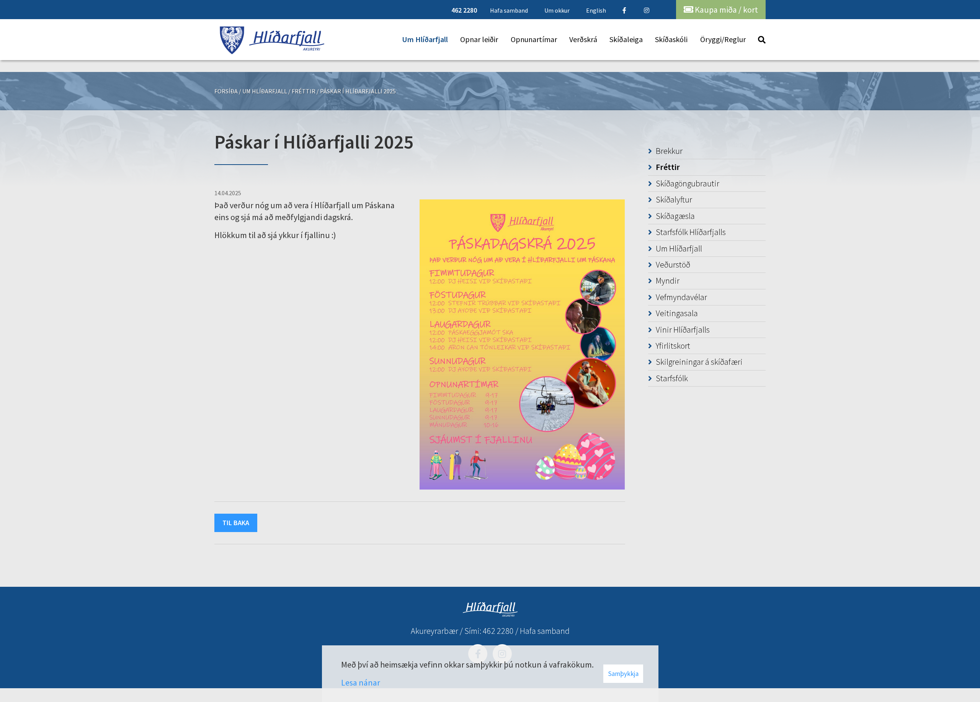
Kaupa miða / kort (725, 9)
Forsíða (226, 91)
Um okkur (557, 10)
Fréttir (303, 91)
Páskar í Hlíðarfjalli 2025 (358, 91)
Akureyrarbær (434, 630)
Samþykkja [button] (623, 673)
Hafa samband (545, 630)
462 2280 (498, 630)
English (596, 10)
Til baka (235, 522)
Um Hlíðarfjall (264, 91)
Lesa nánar (360, 682)
